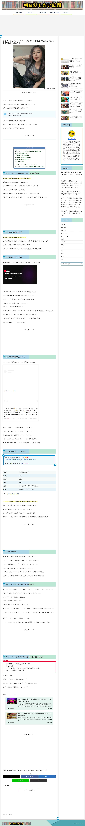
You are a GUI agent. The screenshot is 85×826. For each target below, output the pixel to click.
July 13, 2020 (24, 463)
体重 (38, 770)
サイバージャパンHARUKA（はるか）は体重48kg (28, 151)
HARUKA (10, 770)
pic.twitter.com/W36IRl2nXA (28, 459)
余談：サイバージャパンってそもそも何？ (26, 164)
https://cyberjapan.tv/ (13, 494)
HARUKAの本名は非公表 (22, 153)
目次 (27, 148)
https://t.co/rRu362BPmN (12, 459)
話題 (5, 770)
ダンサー (33, 770)
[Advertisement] (42, 25)
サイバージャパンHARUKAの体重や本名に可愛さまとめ (30, 166)
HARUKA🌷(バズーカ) (8, 418)
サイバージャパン (27, 770)
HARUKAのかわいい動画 (22, 155)
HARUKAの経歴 (20, 161)
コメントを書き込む (29, 790)
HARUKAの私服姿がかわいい (23, 157)
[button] (38, 780)
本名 (42, 770)
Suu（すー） (72, 139)
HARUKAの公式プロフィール (23, 159)
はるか (20, 770)
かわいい (15, 770)
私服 (45, 770)
